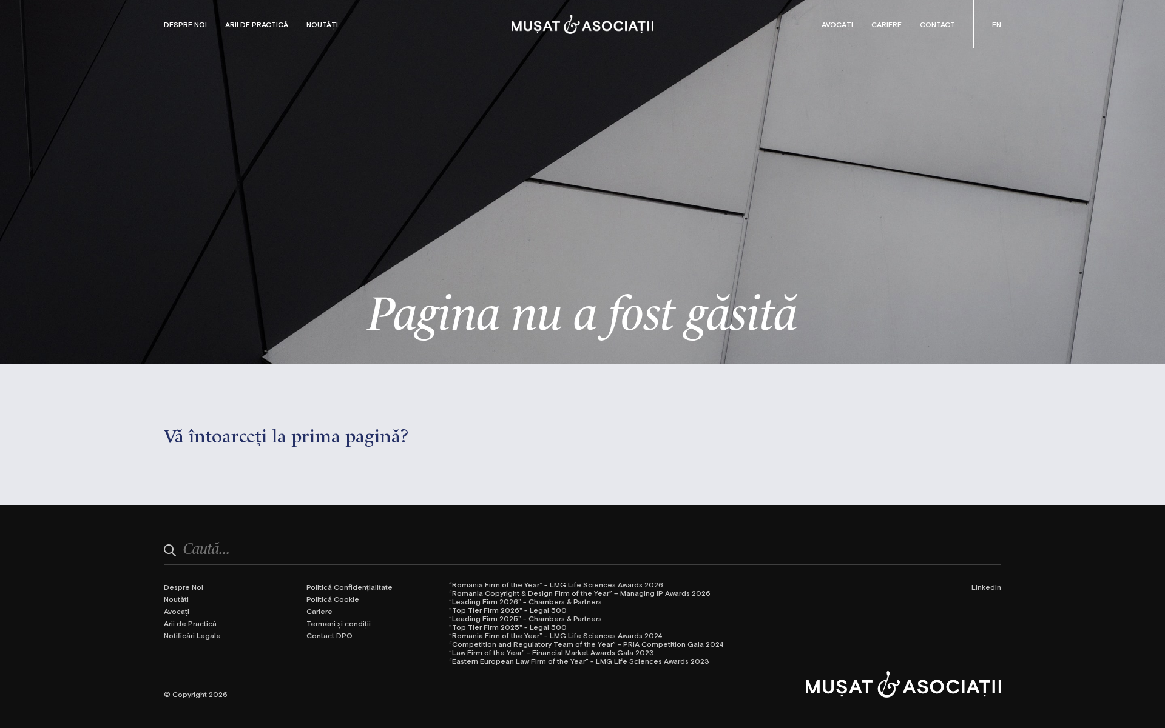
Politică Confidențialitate (349, 587)
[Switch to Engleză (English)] (996, 24)
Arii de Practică (256, 24)
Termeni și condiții (338, 623)
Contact (937, 24)
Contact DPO (329, 635)
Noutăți (322, 24)
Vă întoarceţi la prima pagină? (286, 434)
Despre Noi (185, 24)
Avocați (837, 24)
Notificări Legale (192, 635)
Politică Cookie (332, 599)
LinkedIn (986, 587)
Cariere (886, 24)
